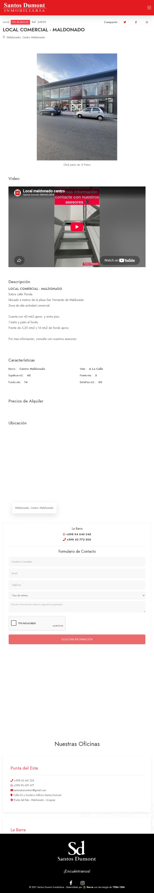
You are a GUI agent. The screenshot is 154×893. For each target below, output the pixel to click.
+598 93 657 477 (23, 785)
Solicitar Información (77, 639)
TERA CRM (118, 887)
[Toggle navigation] (149, 8)
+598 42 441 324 (23, 780)
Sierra (90, 887)
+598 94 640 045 (78, 534)
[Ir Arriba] (143, 882)
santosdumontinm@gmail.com (29, 790)
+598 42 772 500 (78, 539)
